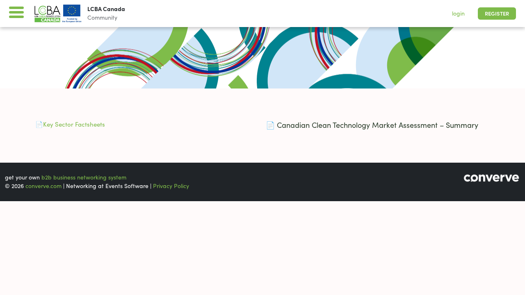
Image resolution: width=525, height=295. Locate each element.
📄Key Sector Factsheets (69, 124)
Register (497, 13)
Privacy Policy (171, 186)
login (458, 13)
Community (102, 17)
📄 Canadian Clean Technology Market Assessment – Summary (372, 125)
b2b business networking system (83, 177)
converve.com (43, 186)
